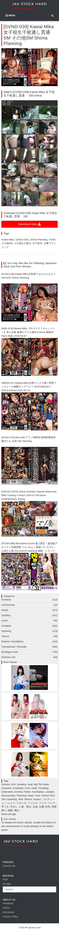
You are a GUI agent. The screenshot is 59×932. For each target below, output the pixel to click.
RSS (5, 879)
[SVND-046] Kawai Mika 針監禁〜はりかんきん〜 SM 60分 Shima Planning (29, 276)
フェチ (42, 803)
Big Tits (38, 784)
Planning (21, 795)
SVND (52, 239)
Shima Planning (38, 239)
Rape (31, 795)
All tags (7, 883)
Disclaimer (8, 912)
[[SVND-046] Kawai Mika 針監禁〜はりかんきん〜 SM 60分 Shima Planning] (29, 320)
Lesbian (49, 791)
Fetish (29, 610)
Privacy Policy (10, 916)
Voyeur (37, 799)
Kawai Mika (7, 239)
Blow (46, 784)
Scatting (29, 615)
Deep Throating (39, 788)
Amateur (21, 784)
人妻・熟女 (25, 806)
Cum (27, 788)
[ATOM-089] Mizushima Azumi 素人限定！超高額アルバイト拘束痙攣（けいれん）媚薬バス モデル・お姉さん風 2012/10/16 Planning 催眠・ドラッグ (29, 547)
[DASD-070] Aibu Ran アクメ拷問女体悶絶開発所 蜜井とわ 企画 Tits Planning (29, 439)
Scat (37, 795)
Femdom (29, 599)
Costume (6, 788)
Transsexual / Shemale (29, 646)
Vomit (29, 620)
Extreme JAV (29, 657)
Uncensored (29, 605)
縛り (3, 810)
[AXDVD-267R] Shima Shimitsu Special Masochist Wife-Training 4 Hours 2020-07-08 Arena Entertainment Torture (28, 495)
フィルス (33, 803)
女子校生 (37, 243)
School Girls (22, 239)
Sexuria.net (9, 865)
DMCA (6, 907)
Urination (29, 625)
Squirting (29, 631)
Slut (3, 799)
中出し (14, 806)
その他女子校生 (22, 243)
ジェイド (10, 803)
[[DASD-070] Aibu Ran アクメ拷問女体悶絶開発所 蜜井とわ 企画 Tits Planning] (29, 483)
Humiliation (38, 791)
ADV (13, 784)
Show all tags (8, 814)
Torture (29, 636)
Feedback (8, 903)
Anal (30, 784)
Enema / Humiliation (29, 641)
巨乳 (47, 806)
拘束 (54, 806)
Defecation (7, 791)
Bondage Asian (29, 652)
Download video (28, 224)
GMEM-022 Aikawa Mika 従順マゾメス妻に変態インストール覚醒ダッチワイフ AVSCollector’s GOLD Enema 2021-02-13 (28, 387)
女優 (41, 806)
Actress (5, 784)
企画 (35, 806)
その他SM (6, 243)
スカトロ (21, 803)
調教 (10, 810)
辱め (16, 810)
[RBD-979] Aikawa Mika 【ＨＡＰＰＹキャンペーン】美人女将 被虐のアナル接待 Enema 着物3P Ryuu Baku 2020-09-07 (28, 332)
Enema (18, 791)
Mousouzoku (8, 795)
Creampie (18, 788)
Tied (20, 799)
